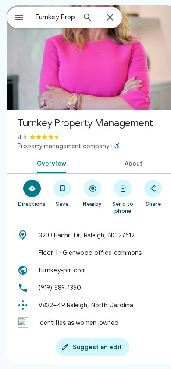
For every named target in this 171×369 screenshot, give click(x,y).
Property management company (63, 146)
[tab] (50, 162)
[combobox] (55, 17)
